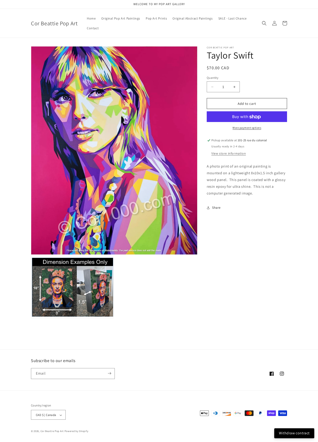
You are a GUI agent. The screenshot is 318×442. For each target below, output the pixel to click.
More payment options (247, 128)
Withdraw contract (294, 433)
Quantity (212, 78)
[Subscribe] (109, 373)
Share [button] (216, 207)
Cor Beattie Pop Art (52, 431)
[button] (264, 23)
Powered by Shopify (76, 431)
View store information (228, 154)
